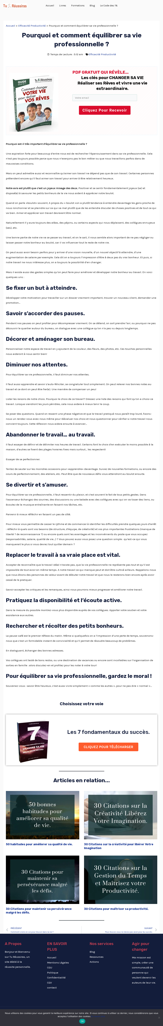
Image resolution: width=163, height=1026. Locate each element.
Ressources (96, 956)
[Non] (159, 1017)
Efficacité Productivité (102, 54)
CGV (49, 982)
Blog (92, 951)
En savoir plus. (98, 1016)
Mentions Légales (58, 962)
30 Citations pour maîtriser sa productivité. (116, 909)
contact (52, 987)
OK (82, 1021)
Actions (94, 961)
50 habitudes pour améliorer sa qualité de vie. (39, 844)
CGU (49, 967)
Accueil (51, 957)
